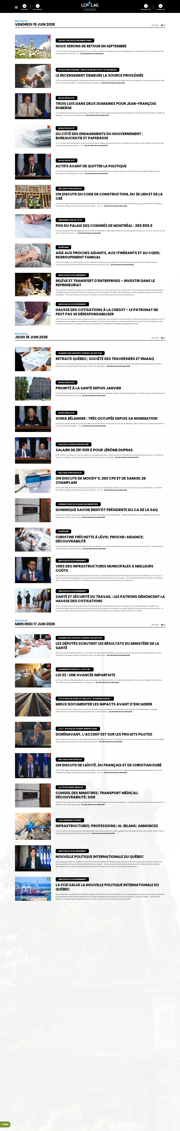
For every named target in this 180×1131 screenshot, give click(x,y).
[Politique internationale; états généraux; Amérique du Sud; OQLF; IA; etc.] (90, 1068)
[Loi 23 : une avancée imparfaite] (90, 675)
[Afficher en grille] (162, 25)
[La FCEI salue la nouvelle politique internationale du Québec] (90, 889)
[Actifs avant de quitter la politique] (90, 167)
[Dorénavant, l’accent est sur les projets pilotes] (90, 735)
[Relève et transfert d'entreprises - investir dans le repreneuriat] (90, 284)
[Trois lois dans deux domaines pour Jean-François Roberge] (90, 106)
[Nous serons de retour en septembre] (90, 47)
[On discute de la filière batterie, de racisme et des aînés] (90, 1045)
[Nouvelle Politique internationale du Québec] (90, 858)
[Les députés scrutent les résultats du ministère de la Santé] (90, 646)
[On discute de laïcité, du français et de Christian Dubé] (90, 765)
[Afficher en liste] (164, 25)
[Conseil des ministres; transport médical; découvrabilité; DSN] (90, 795)
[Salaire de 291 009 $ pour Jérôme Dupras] (90, 450)
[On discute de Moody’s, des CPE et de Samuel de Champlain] (90, 481)
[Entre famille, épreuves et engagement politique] (90, 998)
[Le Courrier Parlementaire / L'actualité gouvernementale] (90, 5)
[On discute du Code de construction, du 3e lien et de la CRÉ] (90, 197)
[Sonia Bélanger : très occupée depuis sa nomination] (90, 419)
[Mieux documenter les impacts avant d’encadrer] (90, 704)
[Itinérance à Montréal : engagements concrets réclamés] (90, 1119)
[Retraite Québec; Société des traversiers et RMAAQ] (90, 359)
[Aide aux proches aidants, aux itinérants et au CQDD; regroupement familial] (90, 255)
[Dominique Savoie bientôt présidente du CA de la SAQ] (90, 510)
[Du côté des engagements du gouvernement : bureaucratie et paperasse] (90, 136)
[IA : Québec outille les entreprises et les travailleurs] (90, 1093)
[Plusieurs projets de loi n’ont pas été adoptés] (90, 966)
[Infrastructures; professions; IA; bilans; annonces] (90, 826)
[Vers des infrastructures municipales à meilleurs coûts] (90, 570)
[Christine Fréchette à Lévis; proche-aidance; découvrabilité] (90, 540)
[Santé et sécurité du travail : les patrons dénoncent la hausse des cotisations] (90, 600)
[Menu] (16, 7)
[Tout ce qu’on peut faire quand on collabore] (90, 1023)
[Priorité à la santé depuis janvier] (90, 389)
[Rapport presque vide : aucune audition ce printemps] (90, 936)
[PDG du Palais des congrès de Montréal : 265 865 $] (90, 226)
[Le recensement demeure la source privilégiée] (90, 76)
